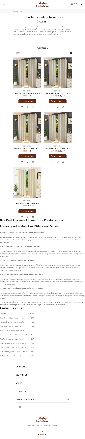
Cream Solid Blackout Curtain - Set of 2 (27, 203)
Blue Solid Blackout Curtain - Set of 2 (12, 322)
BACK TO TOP (42, 434)
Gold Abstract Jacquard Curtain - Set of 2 (13, 352)
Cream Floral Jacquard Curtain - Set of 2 (57, 93)
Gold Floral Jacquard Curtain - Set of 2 (12, 356)
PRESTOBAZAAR (27, 91)
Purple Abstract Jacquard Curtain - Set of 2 (13, 343)
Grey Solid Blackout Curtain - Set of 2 (12, 318)
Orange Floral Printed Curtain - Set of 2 (13, 347)
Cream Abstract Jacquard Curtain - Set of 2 (27, 93)
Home (15, 11)
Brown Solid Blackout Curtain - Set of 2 (12, 330)
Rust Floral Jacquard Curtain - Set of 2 (12, 339)
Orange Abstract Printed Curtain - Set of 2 (13, 335)
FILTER (18, 53)
